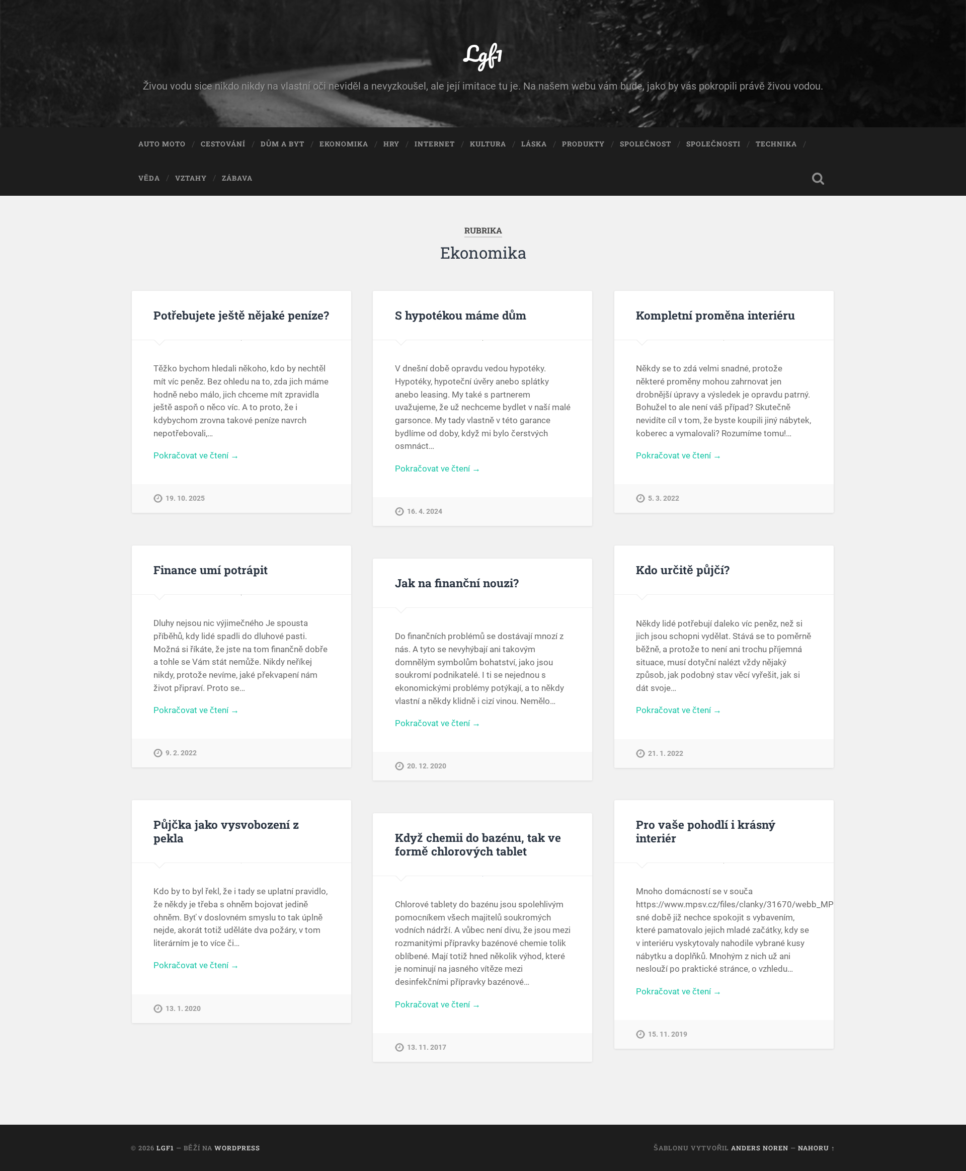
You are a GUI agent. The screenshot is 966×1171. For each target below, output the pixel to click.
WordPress (237, 1148)
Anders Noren (759, 1148)
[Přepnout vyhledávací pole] (818, 179)
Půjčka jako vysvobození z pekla (226, 831)
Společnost (645, 143)
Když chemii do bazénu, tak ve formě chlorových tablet (478, 844)
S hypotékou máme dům (460, 315)
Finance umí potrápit (210, 569)
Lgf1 (483, 53)
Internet (435, 143)
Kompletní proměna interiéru (715, 315)
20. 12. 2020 (426, 766)
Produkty (583, 143)
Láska (534, 143)
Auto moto (162, 143)
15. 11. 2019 (667, 1034)
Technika (776, 143)
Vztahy (191, 178)
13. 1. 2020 (183, 1008)
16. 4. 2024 (424, 511)
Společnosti (713, 143)
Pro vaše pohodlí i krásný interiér (705, 831)
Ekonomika (343, 143)
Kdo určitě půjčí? (683, 569)
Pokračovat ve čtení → (196, 455)
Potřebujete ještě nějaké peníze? (241, 315)
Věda (149, 178)
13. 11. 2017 (426, 1047)
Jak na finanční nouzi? (457, 582)
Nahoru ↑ (816, 1148)
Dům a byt (282, 143)
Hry (391, 143)
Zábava (237, 178)
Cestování (223, 143)
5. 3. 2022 (663, 498)
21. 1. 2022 (665, 753)
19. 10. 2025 (185, 498)
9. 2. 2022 (181, 753)
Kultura (488, 143)
